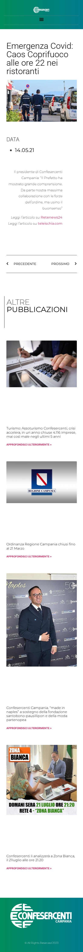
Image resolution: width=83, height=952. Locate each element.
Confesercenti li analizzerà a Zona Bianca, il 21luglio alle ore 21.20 (40, 858)
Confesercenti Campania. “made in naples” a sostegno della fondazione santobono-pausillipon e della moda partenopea (36, 714)
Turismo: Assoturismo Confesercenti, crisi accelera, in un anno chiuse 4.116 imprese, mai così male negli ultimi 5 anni (41, 432)
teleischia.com (50, 223)
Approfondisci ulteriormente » (29, 444)
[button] (41, 19)
